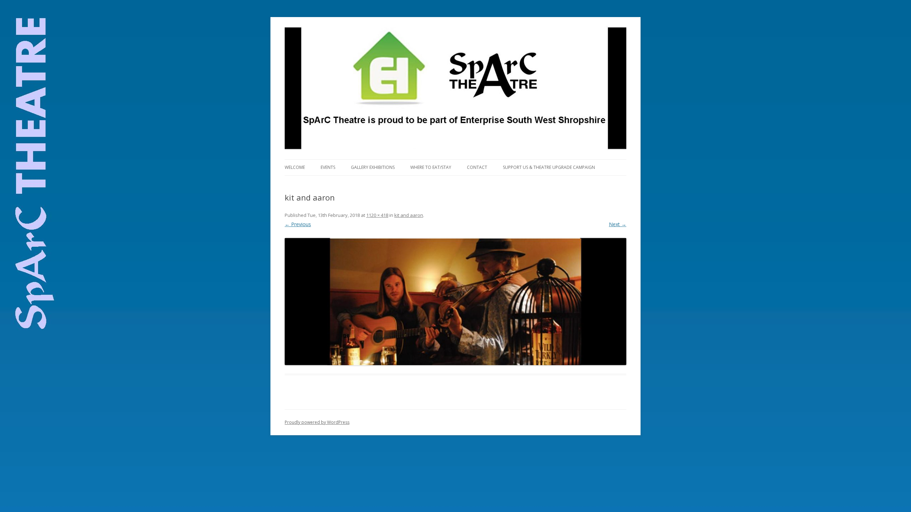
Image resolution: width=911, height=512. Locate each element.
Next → (617, 224)
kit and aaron (408, 215)
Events (328, 167)
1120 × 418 (377, 215)
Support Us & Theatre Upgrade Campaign (549, 167)
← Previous (298, 224)
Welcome (295, 167)
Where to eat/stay (430, 167)
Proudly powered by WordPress (317, 422)
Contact (477, 167)
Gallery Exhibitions (373, 167)
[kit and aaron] (455, 301)
